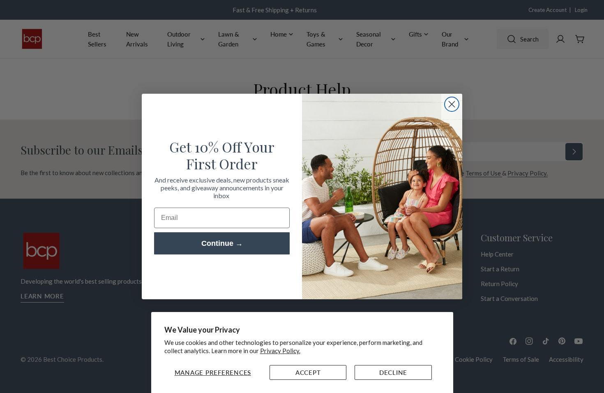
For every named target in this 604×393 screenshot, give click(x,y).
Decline (393, 372)
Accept (308, 372)
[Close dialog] (452, 104)
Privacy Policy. (280, 350)
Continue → (222, 243)
